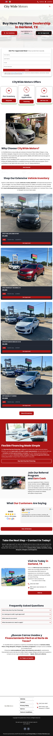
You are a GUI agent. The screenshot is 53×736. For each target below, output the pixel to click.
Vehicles (22, 699)
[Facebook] (25, 728)
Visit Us (22, 709)
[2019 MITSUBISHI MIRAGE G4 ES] (26, 328)
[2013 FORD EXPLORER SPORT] (26, 220)
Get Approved (26, 243)
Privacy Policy (14, 72)
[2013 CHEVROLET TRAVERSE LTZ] (26, 274)
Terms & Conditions (26, 712)
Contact (22, 702)
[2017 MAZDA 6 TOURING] (26, 382)
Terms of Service (42, 733)
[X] (28, 728)
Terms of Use (21, 72)
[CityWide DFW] (16, 6)
